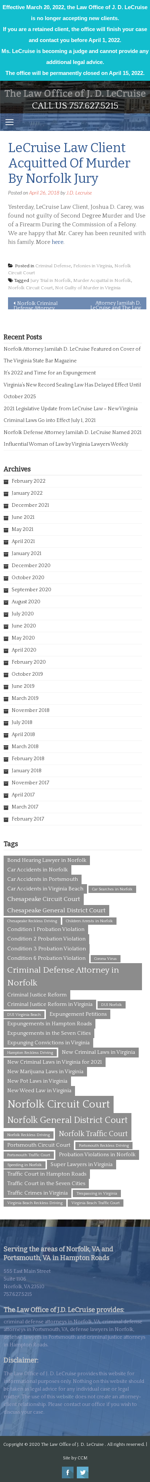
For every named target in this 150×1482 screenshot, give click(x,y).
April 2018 (23, 735)
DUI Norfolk (111, 1005)
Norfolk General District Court (67, 1120)
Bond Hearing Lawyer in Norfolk (46, 860)
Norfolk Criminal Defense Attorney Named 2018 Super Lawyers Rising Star (35, 305)
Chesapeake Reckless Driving (32, 921)
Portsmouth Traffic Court (28, 1155)
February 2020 (29, 662)
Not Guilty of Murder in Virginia (88, 287)
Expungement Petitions (78, 1014)
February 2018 (28, 759)
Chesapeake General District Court (56, 910)
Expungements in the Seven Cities (49, 1033)
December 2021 (30, 505)
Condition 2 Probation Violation (46, 939)
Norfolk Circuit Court (30, 287)
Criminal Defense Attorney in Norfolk (63, 976)
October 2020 (28, 578)
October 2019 (27, 674)
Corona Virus (105, 959)
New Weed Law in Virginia (39, 1090)
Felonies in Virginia (92, 265)
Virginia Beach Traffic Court (95, 1203)
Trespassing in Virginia (96, 1193)
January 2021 (27, 554)
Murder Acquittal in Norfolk (102, 280)
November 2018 (31, 710)
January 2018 (27, 771)
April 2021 (23, 541)
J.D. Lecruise (79, 192)
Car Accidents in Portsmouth (42, 879)
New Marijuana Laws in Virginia (45, 1071)
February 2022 (29, 481)
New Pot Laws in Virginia (37, 1081)
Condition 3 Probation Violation (46, 949)
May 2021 (22, 529)
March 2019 (25, 698)
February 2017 (28, 819)
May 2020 (23, 638)
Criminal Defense (53, 265)
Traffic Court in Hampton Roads (46, 1174)
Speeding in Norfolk (24, 1165)
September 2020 (31, 590)
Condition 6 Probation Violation (46, 958)
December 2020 (31, 566)
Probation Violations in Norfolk (97, 1154)
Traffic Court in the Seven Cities (46, 1183)
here (57, 242)
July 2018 (22, 722)
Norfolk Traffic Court (93, 1134)
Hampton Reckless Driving (30, 1053)
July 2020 (23, 614)
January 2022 (27, 493)
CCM (82, 1458)
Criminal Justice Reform (37, 995)
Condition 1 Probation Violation (45, 929)
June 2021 (23, 517)
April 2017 (23, 795)
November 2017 (30, 783)
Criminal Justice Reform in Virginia (49, 1004)
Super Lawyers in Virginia (81, 1164)
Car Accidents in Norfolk (37, 870)
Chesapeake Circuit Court (43, 899)
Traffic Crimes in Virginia (37, 1193)
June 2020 (24, 626)
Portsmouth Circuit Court (38, 1145)
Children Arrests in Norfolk (89, 921)
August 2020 (26, 602)
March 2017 (25, 807)
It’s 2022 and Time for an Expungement (50, 373)
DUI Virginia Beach (24, 1014)
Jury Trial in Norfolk (50, 280)
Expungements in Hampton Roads (49, 1024)
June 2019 (23, 686)
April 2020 (24, 650)
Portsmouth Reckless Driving (104, 1145)
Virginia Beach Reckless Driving (35, 1203)
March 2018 (25, 747)
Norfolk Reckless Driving (28, 1135)
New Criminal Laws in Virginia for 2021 (54, 1062)
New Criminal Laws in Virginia (98, 1052)
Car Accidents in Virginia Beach (45, 889)
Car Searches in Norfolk (112, 889)
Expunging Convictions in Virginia (48, 1043)
